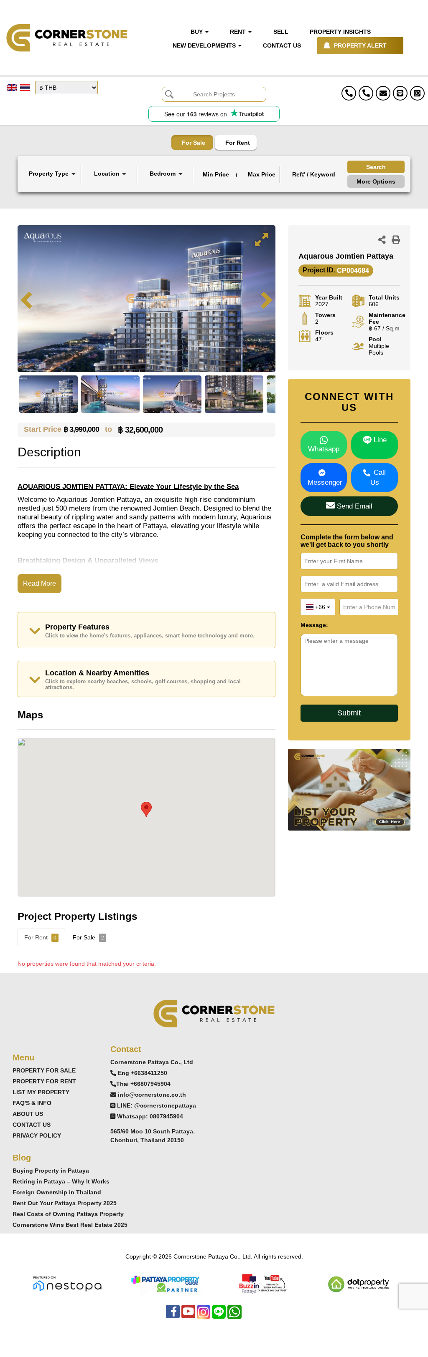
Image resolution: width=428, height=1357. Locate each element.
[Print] (396, 240)
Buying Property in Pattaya (51, 1170)
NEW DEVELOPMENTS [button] (205, 45)
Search (376, 167)
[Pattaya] (109, 187)
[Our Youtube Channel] (188, 1315)
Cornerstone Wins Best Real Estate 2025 (70, 1224)
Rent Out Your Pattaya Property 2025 (65, 1203)
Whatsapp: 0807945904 (150, 1116)
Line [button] (379, 440)
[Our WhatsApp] (234, 1315)
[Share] (382, 240)
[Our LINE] (219, 1315)
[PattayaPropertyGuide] (165, 1283)
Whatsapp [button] (323, 449)
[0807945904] (417, 93)
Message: (314, 625)
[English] (12, 87)
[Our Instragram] (203, 1315)
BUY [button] (197, 31)
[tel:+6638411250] (348, 93)
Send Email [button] (353, 506)
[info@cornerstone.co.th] (383, 93)
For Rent (237, 142)
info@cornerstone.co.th (152, 1094)
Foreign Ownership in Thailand (57, 1192)
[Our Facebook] (173, 1315)
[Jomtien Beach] (109, 194)
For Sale (193, 142)
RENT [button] (238, 31)
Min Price (216, 174)
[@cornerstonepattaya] (400, 93)
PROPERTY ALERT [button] (360, 45)
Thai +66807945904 (143, 1083)
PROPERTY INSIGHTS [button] (340, 31)
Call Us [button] (378, 477)
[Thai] (25, 87)
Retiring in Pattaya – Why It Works (61, 1181)
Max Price (261, 174)
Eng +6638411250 (142, 1073)
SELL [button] (280, 31)
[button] (51, 174)
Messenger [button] (325, 482)
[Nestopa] (67, 1283)
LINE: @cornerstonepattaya (156, 1105)
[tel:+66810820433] (366, 93)
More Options (376, 181)
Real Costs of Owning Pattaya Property (68, 1214)
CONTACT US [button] (282, 45)
